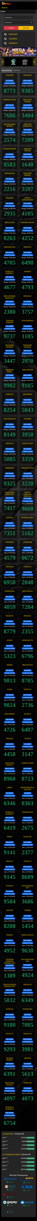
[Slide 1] (13, 53)
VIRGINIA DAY (9, 173)
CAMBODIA (27, 542)
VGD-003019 (9, 179)
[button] (13, 62)
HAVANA (27, 271)
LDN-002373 (9, 523)
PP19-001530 (27, 867)
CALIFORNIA (27, 394)
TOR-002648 (9, 400)
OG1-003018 (27, 252)
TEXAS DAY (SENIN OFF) (27, 125)
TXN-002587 (9, 498)
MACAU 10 (27, 984)
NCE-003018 (27, 498)
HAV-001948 (27, 277)
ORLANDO (10, 198)
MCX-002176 (27, 990)
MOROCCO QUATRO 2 (9, 813)
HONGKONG (27, 1009)
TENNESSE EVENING (10, 321)
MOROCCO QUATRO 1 (9, 272)
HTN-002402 (27, 842)
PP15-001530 (27, 695)
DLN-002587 (9, 375)
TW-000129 (27, 916)
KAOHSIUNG (9, 591)
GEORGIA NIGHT (27, 517)
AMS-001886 (9, 719)
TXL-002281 (27, 1088)
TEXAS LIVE (27, 1082)
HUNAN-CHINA (27, 763)
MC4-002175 (9, 744)
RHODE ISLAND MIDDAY (9, 125)
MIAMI (9, 836)
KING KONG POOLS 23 (9, 1083)
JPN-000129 (9, 793)
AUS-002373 (9, 916)
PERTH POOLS (27, 591)
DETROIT (27, 714)
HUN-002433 (27, 768)
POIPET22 (9, 1009)
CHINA (9, 689)
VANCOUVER (10, 222)
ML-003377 (9, 940)
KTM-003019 (27, 105)
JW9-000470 (27, 449)
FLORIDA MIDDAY (9, 148)
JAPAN (9, 787)
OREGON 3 (10, 443)
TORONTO (10, 394)
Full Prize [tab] (16, 70)
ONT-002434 (27, 424)
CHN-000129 (9, 695)
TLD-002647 (27, 744)
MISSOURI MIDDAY (27, 149)
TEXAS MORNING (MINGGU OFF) (9, 985)
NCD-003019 (27, 203)
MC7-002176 (9, 867)
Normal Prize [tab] (7, 70)
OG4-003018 (9, 572)
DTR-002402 (27, 719)
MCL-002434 (9, 424)
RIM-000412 (9, 129)
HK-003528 (27, 1014)
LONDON (9, 517)
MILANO (9, 935)
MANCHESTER (27, 369)
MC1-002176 (27, 621)
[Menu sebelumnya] (3, 62)
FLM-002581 (9, 154)
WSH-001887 (9, 252)
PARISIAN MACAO (27, 222)
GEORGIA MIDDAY (9, 1059)
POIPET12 (27, 566)
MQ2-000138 (9, 817)
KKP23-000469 (9, 1088)
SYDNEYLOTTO (27, 640)
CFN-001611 (27, 400)
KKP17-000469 (9, 768)
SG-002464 (27, 793)
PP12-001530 (27, 572)
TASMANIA (9, 542)
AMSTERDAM (9, 714)
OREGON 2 (27, 296)
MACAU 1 (27, 615)
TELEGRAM (13, 38)
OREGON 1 (27, 247)
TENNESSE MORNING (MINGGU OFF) (9, 961)
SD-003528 (9, 646)
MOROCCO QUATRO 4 (9, 1108)
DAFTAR (26, 28)
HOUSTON (27, 836)
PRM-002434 (27, 228)
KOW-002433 (27, 817)
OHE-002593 (27, 326)
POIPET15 (27, 689)
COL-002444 (9, 80)
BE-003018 (10, 621)
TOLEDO (27, 738)
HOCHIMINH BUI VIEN (27, 960)
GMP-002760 (9, 105)
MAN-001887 (27, 375)
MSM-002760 (27, 154)
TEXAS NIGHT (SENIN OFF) (9, 493)
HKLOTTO (9, 1033)
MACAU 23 (27, 1033)
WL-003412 (27, 670)
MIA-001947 (9, 842)
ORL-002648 (9, 203)
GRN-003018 (27, 523)
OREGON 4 (10, 566)
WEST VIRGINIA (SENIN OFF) (9, 297)
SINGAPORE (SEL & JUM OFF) (27, 788)
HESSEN (10, 665)
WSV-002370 (9, 301)
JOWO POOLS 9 (27, 443)
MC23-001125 (27, 1039)
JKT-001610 (27, 1063)
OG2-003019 (27, 301)
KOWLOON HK (27, 812)
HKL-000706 (9, 1039)
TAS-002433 (9, 547)
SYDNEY (10, 640)
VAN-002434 (9, 228)
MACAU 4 (9, 738)
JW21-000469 (27, 940)
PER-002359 (27, 596)
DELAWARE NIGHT (9, 370)
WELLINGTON (27, 665)
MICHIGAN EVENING (9, 346)
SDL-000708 (27, 646)
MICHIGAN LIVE (10, 418)
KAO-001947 (9, 596)
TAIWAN (27, 910)
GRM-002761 (9, 1063)
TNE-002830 (9, 326)
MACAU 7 (9, 861)
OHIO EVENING (27, 320)
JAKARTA (27, 1058)
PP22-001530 (9, 1014)
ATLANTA (9, 885)
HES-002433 (9, 670)
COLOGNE (9, 75)
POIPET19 (27, 861)
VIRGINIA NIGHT (27, 468)
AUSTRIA (9, 910)
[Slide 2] (16, 53)
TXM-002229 (9, 990)
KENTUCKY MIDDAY (27, 100)
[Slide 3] (20, 53)
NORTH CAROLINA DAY (27, 198)
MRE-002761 (27, 350)
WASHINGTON (9, 247)
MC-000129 (27, 547)
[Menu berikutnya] (34, 62)
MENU (4, 8)
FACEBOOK (13, 43)
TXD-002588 (27, 129)
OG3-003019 (9, 449)
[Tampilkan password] (31, 22)
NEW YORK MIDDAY (27, 174)
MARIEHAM (9, 468)
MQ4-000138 (9, 1113)
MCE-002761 (9, 350)
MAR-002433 (9, 473)
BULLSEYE (9, 615)
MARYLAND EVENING (27, 346)
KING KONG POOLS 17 (9, 764)
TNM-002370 (9, 965)
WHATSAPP (13, 34)
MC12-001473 (27, 80)
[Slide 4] (23, 53)
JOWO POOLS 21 (27, 935)
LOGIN (11, 28)
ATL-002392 (9, 891)
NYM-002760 (27, 179)
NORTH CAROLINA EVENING (27, 494)
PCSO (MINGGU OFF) (27, 886)
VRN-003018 (27, 473)
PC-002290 (27, 891)
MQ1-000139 (9, 277)
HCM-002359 (27, 965)
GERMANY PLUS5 (9, 99)
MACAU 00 (27, 75)
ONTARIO (27, 418)
